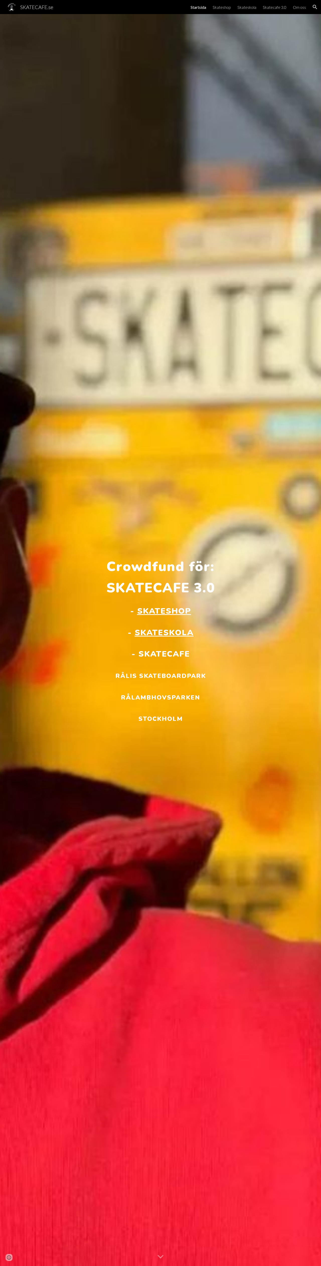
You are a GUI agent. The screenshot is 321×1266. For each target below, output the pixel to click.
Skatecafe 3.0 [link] (274, 7)
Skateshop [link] (222, 7)
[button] (315, 7)
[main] (160, 640)
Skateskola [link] (246, 7)
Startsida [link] (198, 7)
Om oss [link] (299, 7)
